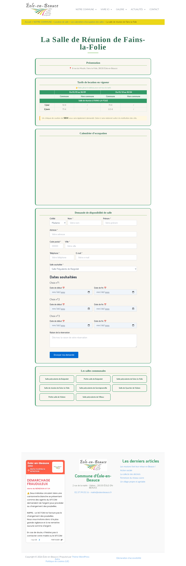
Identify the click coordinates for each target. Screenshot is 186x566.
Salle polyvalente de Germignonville (93, 388)
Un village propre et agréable (132, 482)
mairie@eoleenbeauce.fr (101, 492)
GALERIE (120, 9)
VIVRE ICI (105, 9)
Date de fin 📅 (100, 288)
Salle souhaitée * (56, 265)
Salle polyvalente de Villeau (93, 397)
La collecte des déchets (130, 474)
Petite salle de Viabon (56, 397)
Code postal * (55, 242)
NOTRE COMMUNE (85, 9)
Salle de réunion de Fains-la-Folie (56, 388)
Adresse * (54, 230)
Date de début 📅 (57, 288)
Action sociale (126, 470)
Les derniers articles (140, 461)
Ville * (67, 242)
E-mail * (79, 253)
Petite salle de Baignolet (93, 379)
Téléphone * (55, 253)
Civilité (52, 219)
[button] (95, 9)
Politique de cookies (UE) (57, 561)
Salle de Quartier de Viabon (129, 388)
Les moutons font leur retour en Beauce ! (138, 467)
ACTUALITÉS (137, 9)
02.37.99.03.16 (81, 492)
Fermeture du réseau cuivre (132, 478)
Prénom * (107, 219)
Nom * (70, 219)
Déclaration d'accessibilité (128, 558)
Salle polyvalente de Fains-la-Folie (130, 379)
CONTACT (154, 9)
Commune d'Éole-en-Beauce (93, 478)
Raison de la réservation (60, 333)
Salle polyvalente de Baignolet (57, 379)
